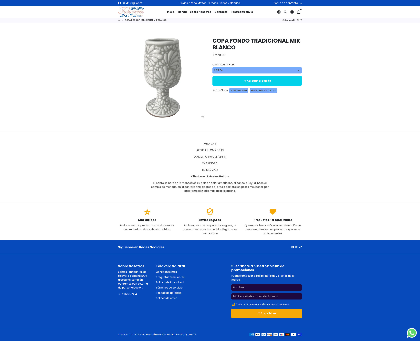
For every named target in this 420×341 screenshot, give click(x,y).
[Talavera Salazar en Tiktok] (127, 3)
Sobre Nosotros (200, 12)
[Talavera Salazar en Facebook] (119, 3)
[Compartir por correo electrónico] (301, 20)
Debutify (192, 334)
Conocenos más (166, 272)
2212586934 (127, 294)
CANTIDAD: (223, 64)
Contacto (221, 12)
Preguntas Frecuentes (170, 277)
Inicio (170, 12)
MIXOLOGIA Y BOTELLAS (263, 90)
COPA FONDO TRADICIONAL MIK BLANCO (146, 20)
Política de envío (166, 298)
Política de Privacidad (170, 282)
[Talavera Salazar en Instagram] (123, 3)
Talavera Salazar (145, 334)
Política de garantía (168, 293)
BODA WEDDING (239, 90)
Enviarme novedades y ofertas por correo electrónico (262, 304)
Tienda (182, 12)
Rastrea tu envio (242, 12)
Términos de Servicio (169, 287)
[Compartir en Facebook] (298, 20)
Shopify (171, 334)
